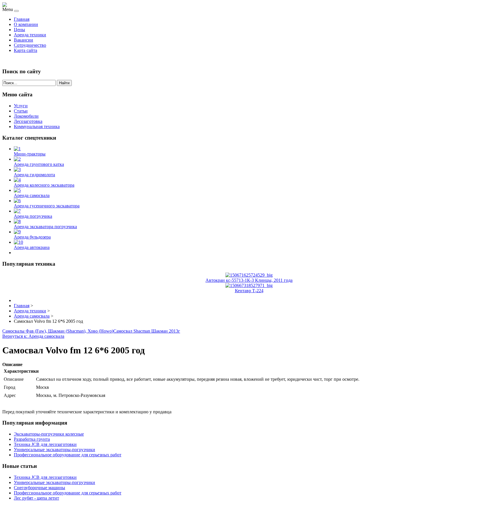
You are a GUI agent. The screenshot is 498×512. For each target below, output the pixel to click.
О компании (26, 24)
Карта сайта (25, 50)
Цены (19, 29)
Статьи (21, 110)
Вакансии (23, 39)
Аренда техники (30, 34)
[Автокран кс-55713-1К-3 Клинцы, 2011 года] (249, 275)
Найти (64, 83)
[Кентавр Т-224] (249, 285)
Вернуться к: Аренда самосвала (33, 336)
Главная (21, 19)
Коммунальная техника (37, 126)
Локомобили (26, 116)
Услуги (21, 105)
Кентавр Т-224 (249, 290)
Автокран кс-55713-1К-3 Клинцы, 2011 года (249, 280)
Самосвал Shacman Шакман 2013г (146, 331)
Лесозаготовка (28, 121)
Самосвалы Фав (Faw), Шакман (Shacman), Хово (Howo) (57, 331)
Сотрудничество (30, 45)
